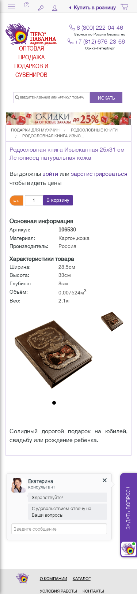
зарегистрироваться (99, 173)
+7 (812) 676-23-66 (100, 41)
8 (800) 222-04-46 (100, 27)
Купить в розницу (95, 7)
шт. (16, 200)
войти (50, 173)
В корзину (57, 200)
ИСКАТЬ (106, 98)
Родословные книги (94, 130)
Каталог (82, 578)
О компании (53, 578)
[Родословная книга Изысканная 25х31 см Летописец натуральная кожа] (53, 352)
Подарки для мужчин (35, 130)
